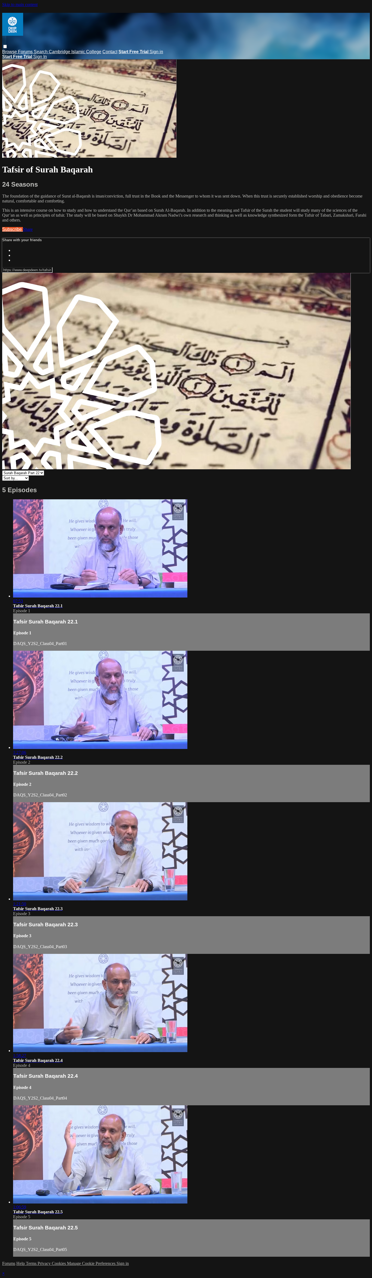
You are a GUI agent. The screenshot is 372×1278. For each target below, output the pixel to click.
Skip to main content (20, 4)
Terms (32, 1263)
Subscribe (12, 229)
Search (41, 51)
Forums (26, 51)
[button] (5, 46)
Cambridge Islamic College (75, 51)
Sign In (40, 56)
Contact (109, 51)
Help (21, 1263)
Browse (10, 51)
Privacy (45, 1263)
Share (28, 229)
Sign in (156, 51)
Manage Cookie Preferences (92, 1263)
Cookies (59, 1263)
